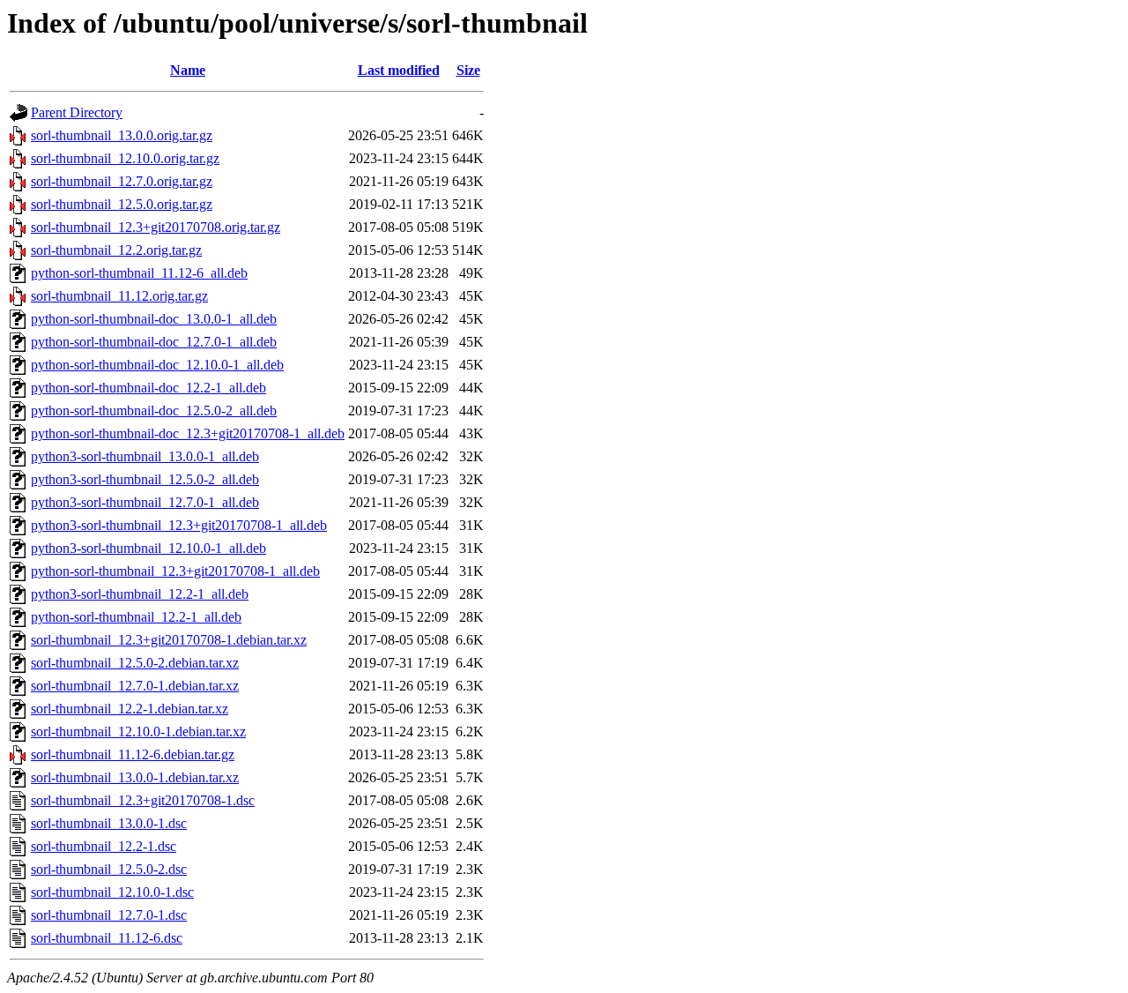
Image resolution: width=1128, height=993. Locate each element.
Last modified (399, 70)
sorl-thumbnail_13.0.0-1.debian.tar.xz (135, 777)
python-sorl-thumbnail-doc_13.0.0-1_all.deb (154, 318)
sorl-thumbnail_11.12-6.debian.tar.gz (132, 754)
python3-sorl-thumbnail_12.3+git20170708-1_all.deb (179, 525)
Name (187, 70)
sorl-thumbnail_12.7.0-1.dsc (109, 914)
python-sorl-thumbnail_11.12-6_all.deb (139, 272)
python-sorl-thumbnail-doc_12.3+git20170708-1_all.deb (188, 433)
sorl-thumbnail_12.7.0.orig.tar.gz (121, 181)
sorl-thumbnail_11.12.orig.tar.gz (119, 295)
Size (468, 70)
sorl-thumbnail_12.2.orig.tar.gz (116, 250)
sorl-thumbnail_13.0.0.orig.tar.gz (121, 135)
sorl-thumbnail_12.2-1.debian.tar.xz (129, 708)
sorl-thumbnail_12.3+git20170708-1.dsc (143, 800)
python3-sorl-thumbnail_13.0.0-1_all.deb (145, 456)
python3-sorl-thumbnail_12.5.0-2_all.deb (145, 479)
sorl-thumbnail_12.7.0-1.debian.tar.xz (135, 685)
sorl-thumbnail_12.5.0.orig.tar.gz (121, 204)
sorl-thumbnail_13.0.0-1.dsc (109, 823)
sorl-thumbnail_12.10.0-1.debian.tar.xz (138, 731)
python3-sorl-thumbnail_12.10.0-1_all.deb (148, 548)
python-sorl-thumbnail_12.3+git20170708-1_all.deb (175, 571)
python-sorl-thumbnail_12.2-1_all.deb (136, 616)
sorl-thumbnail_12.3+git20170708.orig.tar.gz (155, 227)
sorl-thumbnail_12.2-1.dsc (103, 846)
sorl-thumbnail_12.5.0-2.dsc (109, 869)
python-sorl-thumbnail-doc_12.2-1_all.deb (148, 387)
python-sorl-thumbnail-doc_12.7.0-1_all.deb (154, 341)
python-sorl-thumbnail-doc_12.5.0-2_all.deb (154, 410)
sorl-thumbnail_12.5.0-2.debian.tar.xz (135, 662)
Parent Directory (76, 112)
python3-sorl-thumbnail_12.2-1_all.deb (140, 593)
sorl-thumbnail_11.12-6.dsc (106, 937)
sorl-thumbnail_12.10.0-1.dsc (112, 892)
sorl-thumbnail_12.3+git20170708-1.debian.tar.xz (169, 639)
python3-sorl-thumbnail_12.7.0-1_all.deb (145, 502)
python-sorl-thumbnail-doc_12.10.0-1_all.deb (157, 364)
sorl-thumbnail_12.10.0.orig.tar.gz (125, 158)
